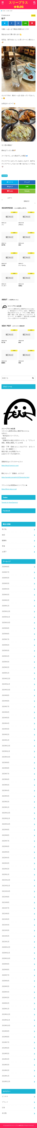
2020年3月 (5, 997)
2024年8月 (5, 701)
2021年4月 (5, 925)
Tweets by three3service (10, 502)
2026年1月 (5, 606)
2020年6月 (5, 981)
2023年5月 (5, 785)
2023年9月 (5, 762)
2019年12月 (6, 1014)
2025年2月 (5, 667)
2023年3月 (5, 796)
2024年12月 (6, 678)
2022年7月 (5, 841)
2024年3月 (5, 729)
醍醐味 (4, 540)
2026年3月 (5, 594)
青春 (3, 546)
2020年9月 (5, 964)
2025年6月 (5, 645)
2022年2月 (5, 869)
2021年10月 (6, 891)
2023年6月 (5, 779)
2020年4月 (5, 992)
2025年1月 (5, 673)
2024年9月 (5, 695)
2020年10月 (6, 958)
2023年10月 (6, 757)
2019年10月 (6, 1025)
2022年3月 (5, 863)
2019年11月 (6, 1020)
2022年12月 (6, 813)
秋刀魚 (4, 529)
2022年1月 (5, 874)
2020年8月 (5, 969)
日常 (3, 1107)
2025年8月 (5, 634)
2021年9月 (5, 897)
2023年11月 (6, 751)
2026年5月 (5, 583)
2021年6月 (5, 913)
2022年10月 (6, 824)
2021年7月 (5, 908)
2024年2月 (5, 734)
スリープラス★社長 (14, 306)
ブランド (5, 1102)
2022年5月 (5, 852)
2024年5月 (5, 717)
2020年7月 (5, 975)
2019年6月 (5, 1048)
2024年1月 (5, 740)
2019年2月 (5, 1070)
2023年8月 (5, 768)
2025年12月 (6, 611)
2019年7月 (5, 1042)
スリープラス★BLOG (18, 4)
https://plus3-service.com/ (10, 465)
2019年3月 (5, 1065)
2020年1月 (5, 1008)
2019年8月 (5, 1037)
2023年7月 (5, 773)
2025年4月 (5, 656)
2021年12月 (6, 880)
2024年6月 (5, 712)
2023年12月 (6, 746)
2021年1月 (5, 941)
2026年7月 (5, 572)
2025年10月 (6, 622)
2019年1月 (5, 1076)
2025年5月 (5, 650)
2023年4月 (5, 790)
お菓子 (4, 551)
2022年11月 (6, 818)
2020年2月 (5, 1003)
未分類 (5, 175)
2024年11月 (6, 684)
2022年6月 (5, 846)
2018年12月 (6, 1081)
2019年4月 (5, 1059)
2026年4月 (5, 589)
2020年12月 (6, 947)
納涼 (3, 535)
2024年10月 (6, 690)
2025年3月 (5, 662)
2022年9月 (5, 829)
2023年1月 (5, 807)
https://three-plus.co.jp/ (9, 489)
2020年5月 (5, 986)
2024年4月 (5, 723)
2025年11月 (6, 617)
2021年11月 (6, 885)
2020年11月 (6, 953)
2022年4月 (5, 857)
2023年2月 (5, 801)
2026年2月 (5, 600)
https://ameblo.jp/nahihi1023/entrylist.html (15, 477)
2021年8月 (5, 902)
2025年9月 (5, 628)
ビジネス (5, 1096)
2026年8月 (5, 566)
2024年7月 (5, 706)
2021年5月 (5, 919)
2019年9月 (5, 1031)
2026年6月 (5, 578)
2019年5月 (5, 1053)
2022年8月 (5, 835)
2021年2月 (5, 936)
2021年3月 (5, 930)
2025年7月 (5, 639)
